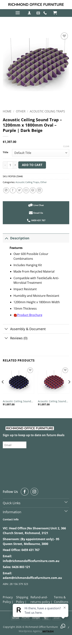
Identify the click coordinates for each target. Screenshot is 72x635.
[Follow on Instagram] (34, 492)
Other (20, 111)
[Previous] (3, 389)
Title (5, 152)
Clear (66, 146)
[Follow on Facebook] (25, 492)
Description (19, 238)
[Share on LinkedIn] (39, 190)
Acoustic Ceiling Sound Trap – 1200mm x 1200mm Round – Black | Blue (18, 401)
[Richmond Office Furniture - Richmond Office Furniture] (36, 4)
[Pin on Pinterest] (33, 190)
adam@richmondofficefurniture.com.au (32, 578)
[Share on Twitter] (19, 190)
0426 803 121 (21, 567)
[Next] (69, 389)
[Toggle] (6, 238)
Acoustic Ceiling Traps (47, 111)
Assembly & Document (28, 329)
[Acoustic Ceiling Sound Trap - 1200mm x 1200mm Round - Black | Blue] (18, 382)
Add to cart (32, 165)
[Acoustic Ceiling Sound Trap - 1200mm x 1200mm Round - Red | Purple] (53, 382)
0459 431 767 (30, 550)
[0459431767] (45, 13)
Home (7, 111)
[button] (17, 13)
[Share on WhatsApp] (6, 190)
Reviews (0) (18, 338)
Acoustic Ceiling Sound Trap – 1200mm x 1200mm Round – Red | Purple (52, 401)
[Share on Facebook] (13, 190)
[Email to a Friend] (26, 190)
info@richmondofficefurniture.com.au (31, 561)
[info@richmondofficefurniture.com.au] (39, 13)
